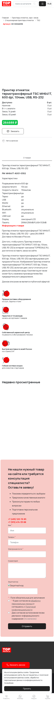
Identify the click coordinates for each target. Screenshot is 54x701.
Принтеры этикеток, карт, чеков (25, 17)
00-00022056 (17, 24)
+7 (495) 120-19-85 (17, 519)
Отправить (27, 626)
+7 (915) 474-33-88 (17, 522)
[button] (42, 3)
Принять (27, 688)
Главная (5, 17)
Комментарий (13, 561)
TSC (38, 20)
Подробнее (8, 683)
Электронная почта (15, 549)
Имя (9, 525)
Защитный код (13, 582)
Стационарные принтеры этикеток (19, 20)
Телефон (11, 537)
